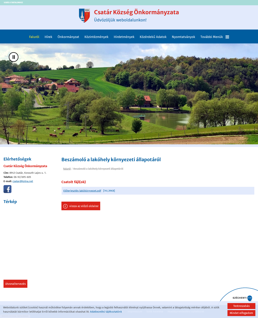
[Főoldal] (84, 16)
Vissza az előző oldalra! (83, 206)
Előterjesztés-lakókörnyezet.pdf (82, 190)
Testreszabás (241, 306)
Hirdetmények (124, 37)
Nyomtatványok (183, 37)
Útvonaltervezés (15, 283)
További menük (211, 37)
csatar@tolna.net (22, 181)
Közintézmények (96, 37)
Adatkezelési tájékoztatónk (106, 311)
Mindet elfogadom (241, 313)
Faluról (34, 37)
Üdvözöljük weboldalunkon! (136, 16)
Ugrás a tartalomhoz (13, 3)
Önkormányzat (68, 37)
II (13, 57)
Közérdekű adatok (153, 37)
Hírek (48, 37)
